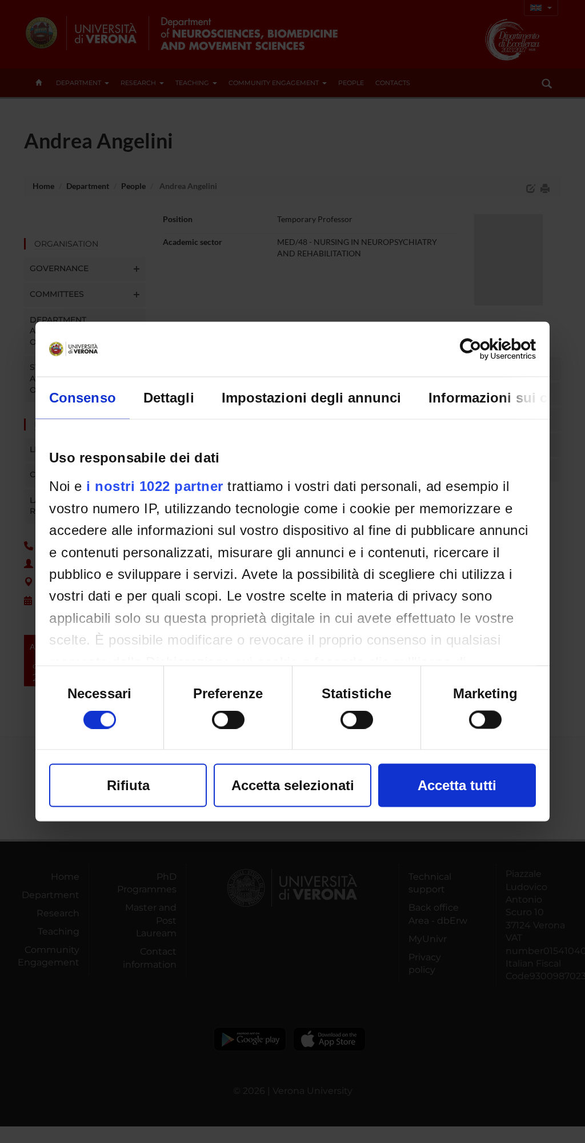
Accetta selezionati (292, 785)
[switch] (228, 720)
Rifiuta (128, 785)
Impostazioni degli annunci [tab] (312, 397)
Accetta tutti (457, 785)
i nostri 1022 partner (154, 486)
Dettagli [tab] (168, 397)
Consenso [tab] (82, 397)
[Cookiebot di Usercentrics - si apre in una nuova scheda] (486, 349)
